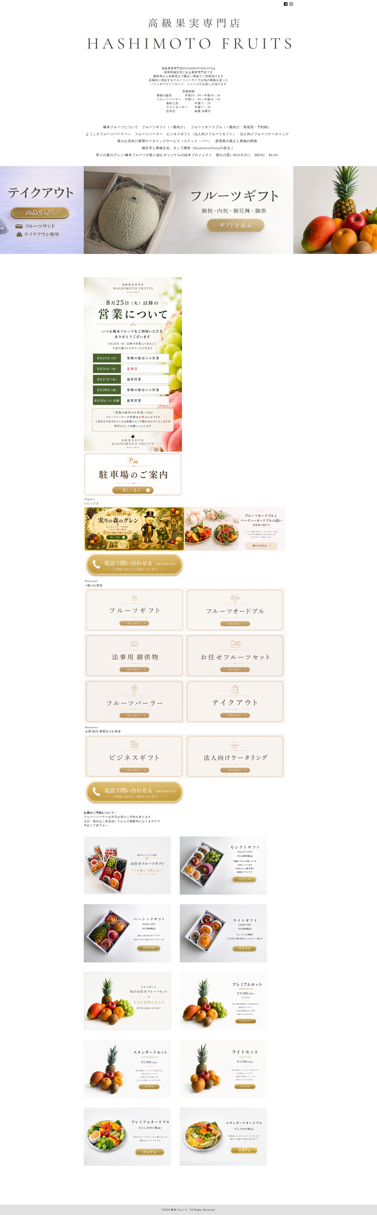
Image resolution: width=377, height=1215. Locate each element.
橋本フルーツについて (120, 127)
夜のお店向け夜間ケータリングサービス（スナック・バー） (164, 141)
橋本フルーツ (179, 1209)
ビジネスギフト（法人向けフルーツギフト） (201, 134)
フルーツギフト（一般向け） (164, 127)
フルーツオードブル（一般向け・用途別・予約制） (231, 127)
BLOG (274, 155)
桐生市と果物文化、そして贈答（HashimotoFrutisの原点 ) (187, 148)
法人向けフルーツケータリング (264, 134)
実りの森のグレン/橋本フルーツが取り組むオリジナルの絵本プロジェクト (154, 155)
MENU (260, 155)
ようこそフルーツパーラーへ (108, 134)
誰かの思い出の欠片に (233, 155)
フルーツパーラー (149, 134)
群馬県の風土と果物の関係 (236, 141)
